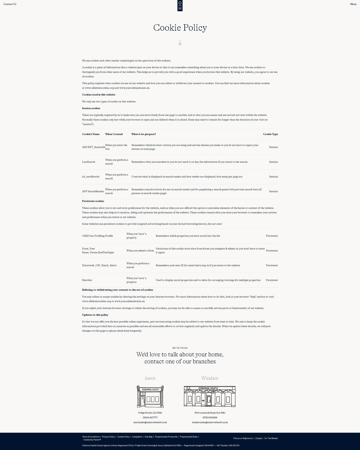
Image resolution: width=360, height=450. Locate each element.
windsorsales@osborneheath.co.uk (210, 422)
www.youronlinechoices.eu (134, 88)
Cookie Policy (123, 437)
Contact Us (9, 4)
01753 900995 (210, 418)
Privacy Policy (108, 437)
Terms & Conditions (91, 437)
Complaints (137, 437)
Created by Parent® (92, 440)
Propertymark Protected (166, 437)
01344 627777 (150, 418)
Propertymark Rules (189, 437)
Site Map (149, 437)
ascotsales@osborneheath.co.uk (150, 422)
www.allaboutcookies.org (99, 88)
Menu (353, 4)
